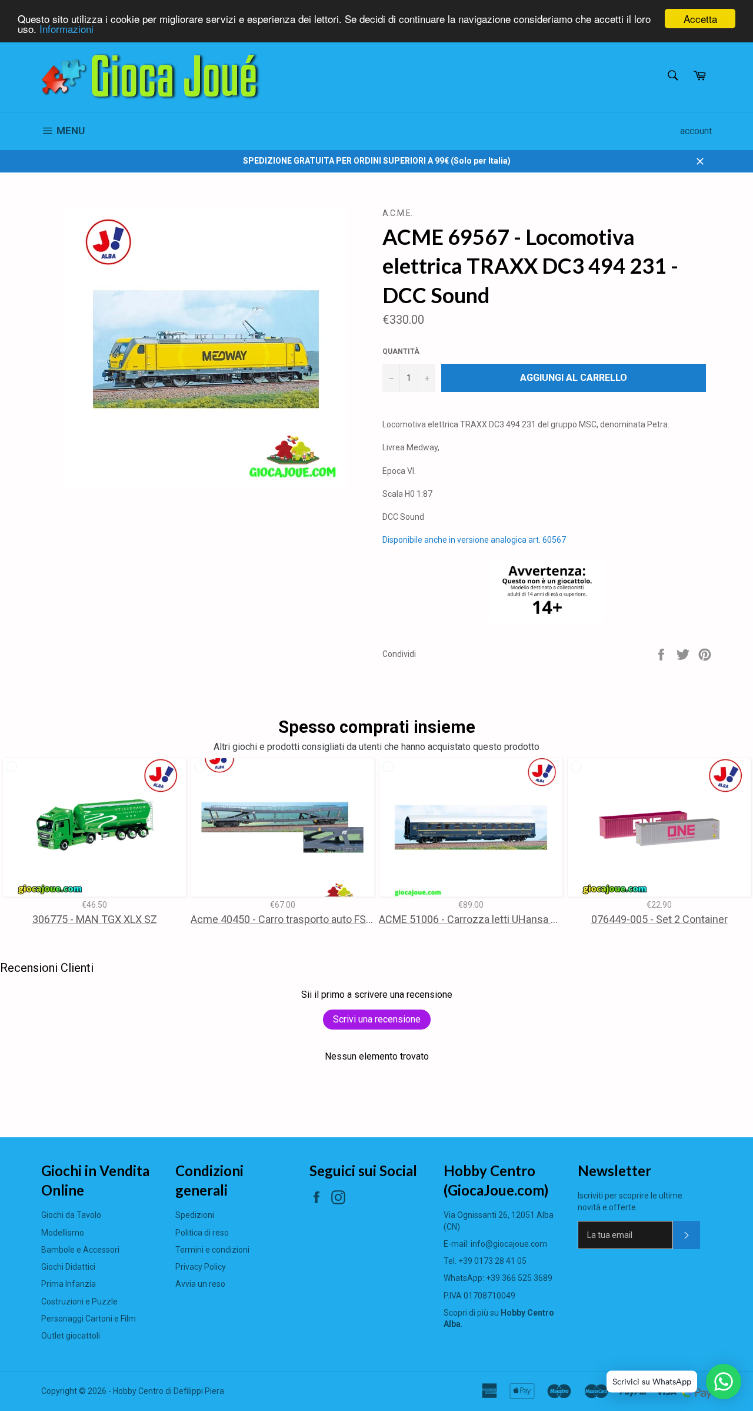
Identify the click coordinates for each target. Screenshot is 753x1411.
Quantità (400, 351)
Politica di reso (202, 1232)
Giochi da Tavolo (71, 1215)
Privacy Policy (200, 1266)
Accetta (700, 18)
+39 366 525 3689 (519, 1278)
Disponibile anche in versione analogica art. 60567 (474, 540)
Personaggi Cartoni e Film (88, 1318)
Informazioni (66, 29)
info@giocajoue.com (509, 1244)
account (696, 131)
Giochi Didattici (68, 1266)
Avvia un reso (200, 1284)
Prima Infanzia (68, 1284)
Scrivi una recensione (377, 1019)
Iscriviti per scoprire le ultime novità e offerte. (630, 1201)
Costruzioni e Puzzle (79, 1301)
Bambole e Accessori (80, 1249)
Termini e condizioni (212, 1249)
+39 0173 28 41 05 (492, 1261)
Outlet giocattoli (70, 1335)
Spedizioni (194, 1215)
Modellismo (62, 1232)
